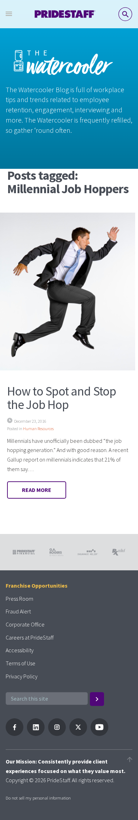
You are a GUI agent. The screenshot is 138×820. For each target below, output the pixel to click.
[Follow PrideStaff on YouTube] (99, 733)
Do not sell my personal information (38, 798)
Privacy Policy (22, 676)
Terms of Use (20, 663)
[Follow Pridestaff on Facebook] (14, 733)
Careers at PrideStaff (29, 637)
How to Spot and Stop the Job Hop (61, 397)
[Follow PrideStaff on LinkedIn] (36, 733)
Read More (36, 489)
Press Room (19, 598)
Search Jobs (125, 14)
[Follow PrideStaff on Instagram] (57, 733)
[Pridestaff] (65, 14)
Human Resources (38, 428)
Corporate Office (25, 624)
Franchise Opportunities (37, 585)
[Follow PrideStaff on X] (78, 733)
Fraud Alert (18, 611)
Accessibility (20, 650)
